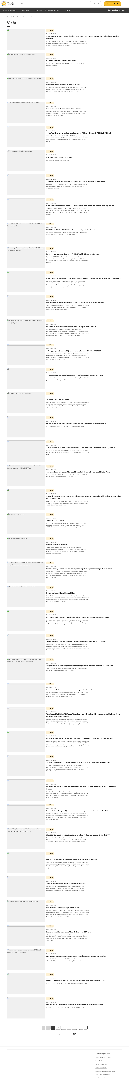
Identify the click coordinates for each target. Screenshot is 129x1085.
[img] (18, 10)
